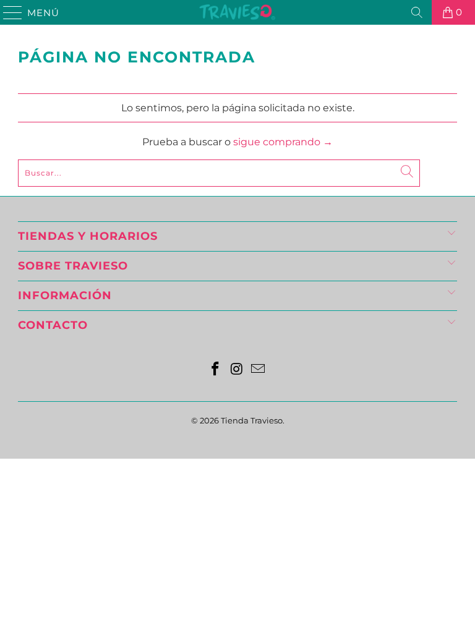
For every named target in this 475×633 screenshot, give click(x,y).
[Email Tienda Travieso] (258, 370)
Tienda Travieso (252, 420)
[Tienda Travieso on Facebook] (215, 370)
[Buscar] (417, 12)
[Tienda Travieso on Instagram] (237, 370)
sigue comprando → (283, 142)
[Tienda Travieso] (237, 12)
